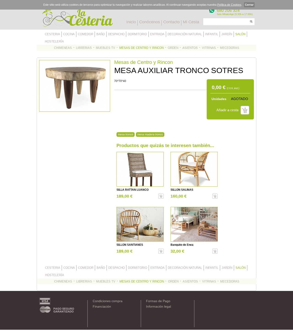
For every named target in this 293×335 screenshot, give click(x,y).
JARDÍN (226, 34)
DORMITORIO (137, 34)
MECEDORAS (229, 48)
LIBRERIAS (84, 48)
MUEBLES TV (105, 48)
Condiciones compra (107, 301)
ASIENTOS (190, 48)
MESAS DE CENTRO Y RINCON (141, 48)
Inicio (131, 22)
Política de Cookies (229, 4)
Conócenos (149, 22)
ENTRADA (157, 34)
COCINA (69, 34)
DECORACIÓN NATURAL (185, 34)
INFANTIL (211, 34)
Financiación (102, 306)
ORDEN (173, 48)
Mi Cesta (191, 22)
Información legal (158, 306)
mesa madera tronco (150, 134)
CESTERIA (52, 34)
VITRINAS (209, 48)
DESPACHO (116, 34)
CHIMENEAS (63, 48)
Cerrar (249, 4)
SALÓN (240, 34)
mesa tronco (125, 134)
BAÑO (100, 34)
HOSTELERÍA (54, 41)
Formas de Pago (158, 301)
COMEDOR (85, 34)
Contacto (171, 22)
